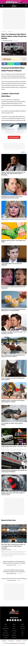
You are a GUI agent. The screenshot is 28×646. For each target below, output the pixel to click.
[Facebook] (8, 620)
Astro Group (23, 643)
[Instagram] (10, 620)
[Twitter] (13, 620)
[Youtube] (18, 620)
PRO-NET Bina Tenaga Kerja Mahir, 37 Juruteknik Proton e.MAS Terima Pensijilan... (13, 546)
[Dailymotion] (20, 620)
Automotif (10, 31)
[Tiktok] (15, 620)
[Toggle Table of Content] (23, 59)
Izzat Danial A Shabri (11, 580)
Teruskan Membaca (14, 137)
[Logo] (14, 5)
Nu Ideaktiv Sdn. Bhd (13, 643)
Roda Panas (3, 31)
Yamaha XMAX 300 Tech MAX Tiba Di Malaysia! (14, 578)
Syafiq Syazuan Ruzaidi (7, 40)
